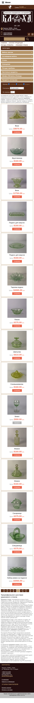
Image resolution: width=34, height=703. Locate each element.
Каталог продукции (16, 42)
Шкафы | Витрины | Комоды (12, 76)
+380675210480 (7, 34)
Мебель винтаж (7, 52)
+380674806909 (7, 33)
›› (27, 590)
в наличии (13, 84)
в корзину (17, 132)
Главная (4, 42)
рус (19, 25)
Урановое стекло (22, 45)
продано (27, 84)
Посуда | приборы (7, 45)
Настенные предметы (10, 72)
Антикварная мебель (9, 56)
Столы (4, 60)
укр (15, 25)
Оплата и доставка (7, 689)
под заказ (20, 84)
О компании (5, 679)
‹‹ (2, 590)
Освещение (6, 64)
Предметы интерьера (9, 80)
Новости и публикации (8, 681)
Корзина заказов (6, 687)
